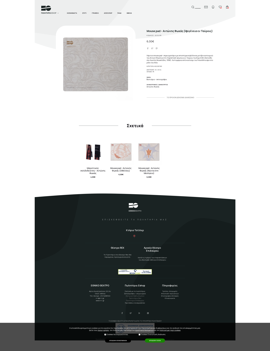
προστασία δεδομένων (144, 330)
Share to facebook (148, 48)
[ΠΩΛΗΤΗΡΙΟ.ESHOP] (50, 10)
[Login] (213, 7)
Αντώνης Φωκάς (153, 87)
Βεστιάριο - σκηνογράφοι (157, 79)
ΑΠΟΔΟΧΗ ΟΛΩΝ (155, 340)
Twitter (130, 313)
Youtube (139, 313)
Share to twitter (152, 48)
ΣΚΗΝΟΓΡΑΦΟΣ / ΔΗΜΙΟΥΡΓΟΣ (157, 85)
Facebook (122, 313)
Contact (206, 7)
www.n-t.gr (100, 300)
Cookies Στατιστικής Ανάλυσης (153, 334)
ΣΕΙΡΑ (149, 77)
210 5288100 (105, 296)
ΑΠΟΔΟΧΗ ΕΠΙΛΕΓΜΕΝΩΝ (118, 340)
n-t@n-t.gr (100, 298)
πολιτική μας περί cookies (170, 330)
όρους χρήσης (103, 330)
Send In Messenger (156, 48)
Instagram (148, 313)
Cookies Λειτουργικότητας (117, 334)
